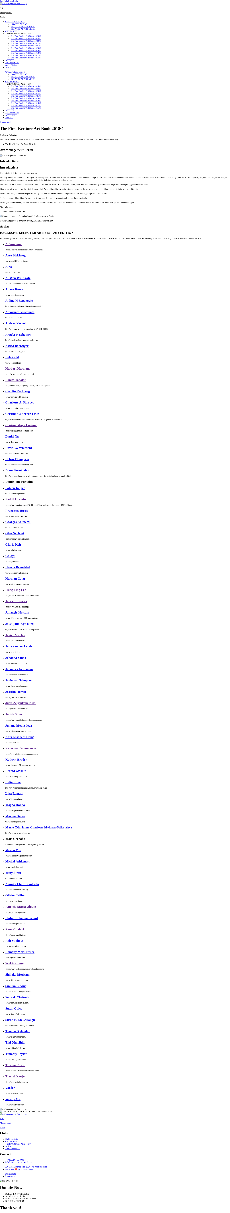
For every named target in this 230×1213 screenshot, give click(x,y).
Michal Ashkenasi (17, 861)
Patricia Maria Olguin (21, 906)
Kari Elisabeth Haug (19, 737)
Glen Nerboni (14, 533)
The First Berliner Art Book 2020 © (26, 48)
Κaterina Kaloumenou (21, 748)
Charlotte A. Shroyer (19, 402)
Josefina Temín (16, 691)
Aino (8, 266)
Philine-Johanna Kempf (21, 918)
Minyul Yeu (14, 872)
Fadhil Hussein (15, 499)
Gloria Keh (13, 544)
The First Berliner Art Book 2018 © (26, 53)
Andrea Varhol (15, 323)
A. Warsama (13, 244)
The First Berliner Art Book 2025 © (26, 36)
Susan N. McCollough (20, 1020)
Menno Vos (13, 850)
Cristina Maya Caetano (21, 425)
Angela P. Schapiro (18, 334)
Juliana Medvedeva (19, 725)
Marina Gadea (15, 816)
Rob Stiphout (16, 940)
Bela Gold (12, 357)
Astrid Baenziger (17, 346)
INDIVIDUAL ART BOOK (23, 26)
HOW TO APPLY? (19, 24)
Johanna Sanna (16, 657)
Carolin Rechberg (17, 391)
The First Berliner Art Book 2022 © (26, 43)
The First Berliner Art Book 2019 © (26, 50)
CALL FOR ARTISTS (15, 22)
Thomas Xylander (17, 1031)
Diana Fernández (17, 470)
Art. (2, 8)
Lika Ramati (15, 793)
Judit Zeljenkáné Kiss (20, 703)
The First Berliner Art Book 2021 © (26, 46)
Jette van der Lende (18, 646)
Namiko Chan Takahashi (22, 884)
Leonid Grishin (16, 771)
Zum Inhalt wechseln (9, 1)
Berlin (2, 17)
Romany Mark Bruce (19, 952)
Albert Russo (14, 289)
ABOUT (9, 67)
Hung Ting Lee (15, 589)
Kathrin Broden (16, 759)
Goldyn (10, 556)
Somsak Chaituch (17, 997)
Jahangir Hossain (17, 612)
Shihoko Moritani (17, 974)
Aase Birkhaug (15, 255)
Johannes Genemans (19, 669)
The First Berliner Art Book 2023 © (26, 41)
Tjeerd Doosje (15, 1076)
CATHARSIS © (12, 31)
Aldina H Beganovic (19, 300)
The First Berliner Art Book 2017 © (26, 55)
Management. (6, 12)
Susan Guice (13, 1008)
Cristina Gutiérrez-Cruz (22, 413)
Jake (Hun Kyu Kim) (19, 624)
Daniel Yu (12, 436)
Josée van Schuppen (19, 680)
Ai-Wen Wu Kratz (17, 278)
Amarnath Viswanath (19, 312)
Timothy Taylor (16, 1054)
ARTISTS (9, 60)
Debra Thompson (17, 459)
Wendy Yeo (12, 1099)
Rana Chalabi (15, 929)
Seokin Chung (14, 963)
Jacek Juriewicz (16, 601)
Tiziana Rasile (15, 1065)
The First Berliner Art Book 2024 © (26, 38)
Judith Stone (15, 714)
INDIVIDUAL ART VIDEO (23, 29)
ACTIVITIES (11, 65)
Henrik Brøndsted (17, 567)
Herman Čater (15, 578)
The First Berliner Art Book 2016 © (26, 58)
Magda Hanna (15, 805)
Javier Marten (15, 635)
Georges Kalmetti (17, 522)
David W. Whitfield (18, 448)
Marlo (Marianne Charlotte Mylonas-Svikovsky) (38, 827)
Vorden (10, 1087)
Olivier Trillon (15, 895)
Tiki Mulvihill (15, 1042)
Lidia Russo (13, 782)
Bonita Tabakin (15, 380)
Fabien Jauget (15, 488)
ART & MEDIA (12, 62)
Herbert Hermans (18, 368)
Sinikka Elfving (16, 986)
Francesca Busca (16, 510)
